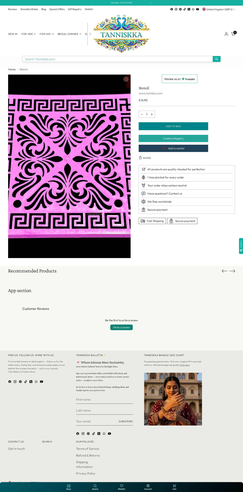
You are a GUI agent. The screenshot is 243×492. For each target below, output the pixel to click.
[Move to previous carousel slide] (224, 271)
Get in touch (16, 449)
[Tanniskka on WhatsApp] (193, 9)
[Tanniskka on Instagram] (176, 9)
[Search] (95, 485)
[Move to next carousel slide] (232, 271)
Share (147, 157)
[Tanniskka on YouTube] (197, 9)
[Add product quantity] (152, 114)
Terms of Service (87, 449)
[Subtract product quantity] (142, 114)
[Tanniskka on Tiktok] (184, 9)
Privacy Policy (85, 473)
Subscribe (126, 421)
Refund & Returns (88, 455)
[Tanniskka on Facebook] (171, 9)
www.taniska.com (151, 93)
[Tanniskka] (121, 34)
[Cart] (174, 485)
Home (12, 69)
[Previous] (92, 3)
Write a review (121, 327)
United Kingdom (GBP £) (219, 9)
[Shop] (68, 485)
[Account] (148, 485)
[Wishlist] (121, 485)
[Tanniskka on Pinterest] (180, 9)
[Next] (151, 3)
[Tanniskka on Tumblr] (188, 9)
